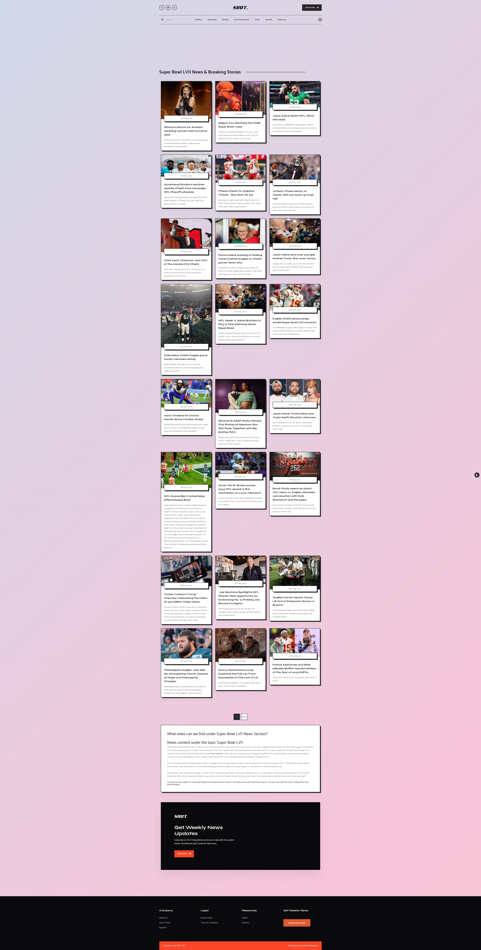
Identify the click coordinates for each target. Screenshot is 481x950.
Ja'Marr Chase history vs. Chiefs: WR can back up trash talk (293, 194)
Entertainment (241, 20)
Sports (225, 20)
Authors (245, 922)
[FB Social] (161, 7)
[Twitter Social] (168, 7)
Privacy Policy (207, 918)
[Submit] (162, 20)
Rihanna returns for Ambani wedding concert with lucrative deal (185, 131)
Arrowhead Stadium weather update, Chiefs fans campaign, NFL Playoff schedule (185, 188)
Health (268, 20)
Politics (198, 20)
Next (244, 716)
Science (282, 20)
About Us (163, 918)
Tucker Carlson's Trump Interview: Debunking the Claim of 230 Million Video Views (185, 598)
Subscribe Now (296, 923)
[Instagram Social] (174, 7)
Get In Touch (165, 922)
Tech (257, 20)
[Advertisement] (240, 44)
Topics (245, 918)
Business (212, 20)
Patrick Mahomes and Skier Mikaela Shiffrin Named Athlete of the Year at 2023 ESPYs (294, 668)
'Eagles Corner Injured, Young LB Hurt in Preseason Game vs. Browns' (294, 601)
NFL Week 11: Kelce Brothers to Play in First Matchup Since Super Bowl (239, 324)
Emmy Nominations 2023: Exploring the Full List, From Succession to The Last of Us (238, 673)
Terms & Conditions (209, 922)
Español (162, 927)
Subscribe (310, 7)
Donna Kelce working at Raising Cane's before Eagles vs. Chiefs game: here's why (240, 258)
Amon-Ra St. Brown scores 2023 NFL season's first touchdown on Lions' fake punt (239, 489)
